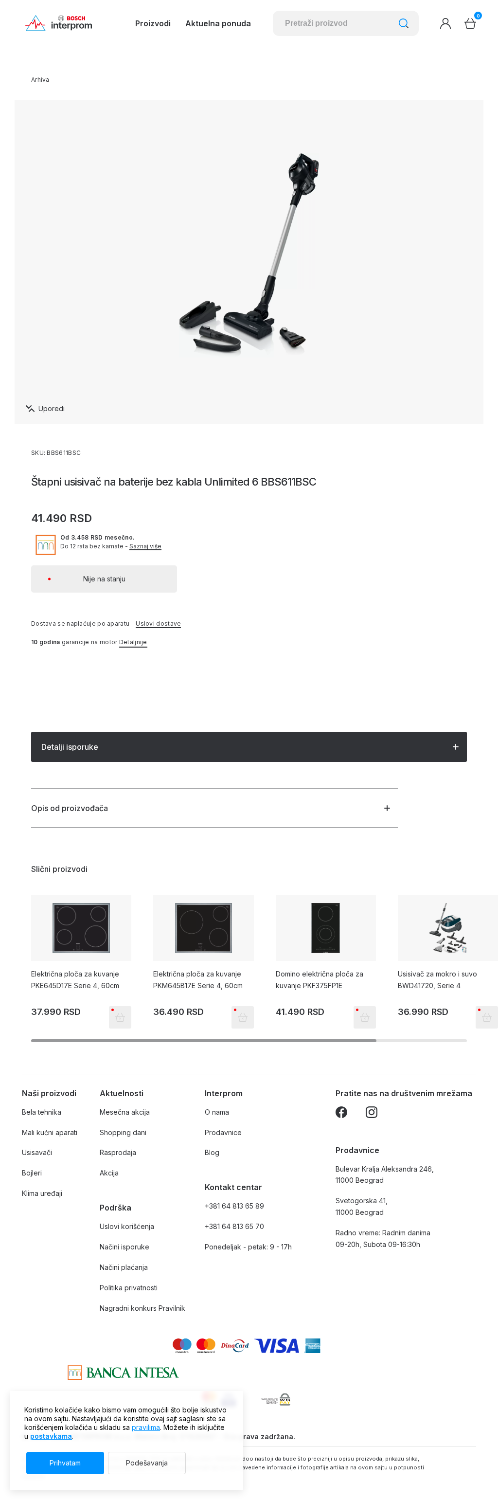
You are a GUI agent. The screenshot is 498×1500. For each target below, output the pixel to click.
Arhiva (40, 79)
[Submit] (403, 23)
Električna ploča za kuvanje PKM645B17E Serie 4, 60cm (198, 980)
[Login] (445, 23)
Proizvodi (153, 23)
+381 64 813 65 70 (234, 1226)
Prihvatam (65, 1463)
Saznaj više (145, 546)
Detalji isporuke (69, 747)
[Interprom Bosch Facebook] (341, 1113)
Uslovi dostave (158, 623)
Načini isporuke (124, 1247)
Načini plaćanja (124, 1267)
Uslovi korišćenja (127, 1226)
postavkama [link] (51, 1436)
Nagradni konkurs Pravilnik (142, 1308)
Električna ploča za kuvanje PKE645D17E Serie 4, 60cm (75, 980)
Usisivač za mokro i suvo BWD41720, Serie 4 (437, 980)
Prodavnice (223, 1132)
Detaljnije (133, 642)
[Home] (58, 23)
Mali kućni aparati (49, 1132)
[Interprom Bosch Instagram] (371, 1113)
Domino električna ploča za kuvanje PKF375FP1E (319, 980)
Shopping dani (123, 1132)
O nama (217, 1112)
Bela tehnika (41, 1112)
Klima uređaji (42, 1193)
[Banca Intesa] (123, 1372)
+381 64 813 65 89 (234, 1206)
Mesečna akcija (125, 1112)
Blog (212, 1152)
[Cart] (470, 23)
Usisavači (37, 1152)
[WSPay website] (275, 1399)
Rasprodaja (118, 1152)
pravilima (146, 1427)
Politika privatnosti (129, 1287)
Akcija (109, 1173)
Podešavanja (147, 1463)
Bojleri (32, 1173)
